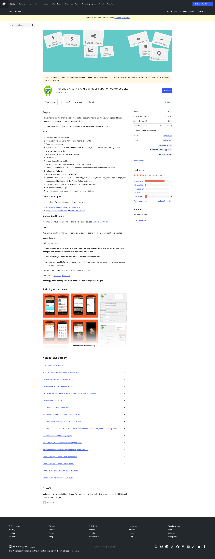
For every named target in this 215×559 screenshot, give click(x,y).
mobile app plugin (166, 150)
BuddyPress (172, 537)
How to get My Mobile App (54, 365)
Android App (167, 141)
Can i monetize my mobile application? (58, 379)
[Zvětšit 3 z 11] (66, 348)
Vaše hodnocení (140, 201)
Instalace (78, 102)
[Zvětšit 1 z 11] (66, 296)
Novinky (12, 530)
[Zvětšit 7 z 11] (95, 348)
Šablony (52, 530)
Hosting (12, 533)
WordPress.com (174, 526)
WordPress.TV (94, 537)
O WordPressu (14, 526)
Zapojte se (133, 526)
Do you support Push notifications (57, 407)
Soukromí (12, 537)
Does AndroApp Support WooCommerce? (60, 457)
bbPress (171, 533)
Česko (32, 547)
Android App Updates (101, 222)
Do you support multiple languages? (57, 436)
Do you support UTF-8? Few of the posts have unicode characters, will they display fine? (80, 429)
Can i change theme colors (54, 400)
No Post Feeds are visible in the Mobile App (61, 372)
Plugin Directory (15, 11)
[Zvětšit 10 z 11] (124, 327)
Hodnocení (65, 102)
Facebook (66, 275)
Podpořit (132, 533)
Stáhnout (167, 90)
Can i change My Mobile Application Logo (60, 386)
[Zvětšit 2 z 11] (66, 322)
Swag (132, 537)
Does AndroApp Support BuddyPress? (58, 464)
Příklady (52, 526)
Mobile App (154, 150)
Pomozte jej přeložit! (122, 18)
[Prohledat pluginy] (32, 25)
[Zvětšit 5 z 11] (95, 296)
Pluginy (51, 533)
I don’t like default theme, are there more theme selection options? (70, 393)
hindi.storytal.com (77, 211)
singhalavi (65, 92)
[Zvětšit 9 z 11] (124, 296)
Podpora (168, 102)
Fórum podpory (139, 220)
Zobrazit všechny (165, 201)
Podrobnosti (50, 102)
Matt (170, 530)
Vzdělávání (93, 526)
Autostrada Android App (56, 207)
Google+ (57, 275)
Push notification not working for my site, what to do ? (65, 450)
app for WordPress (165, 145)
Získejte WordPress (203, 4)
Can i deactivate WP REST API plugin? (58, 478)
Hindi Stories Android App (56, 211)
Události (132, 530)
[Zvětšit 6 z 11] (95, 322)
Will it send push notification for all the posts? (61, 414)
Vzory (51, 537)
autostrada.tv (74, 207)
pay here (54, 243)
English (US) (167, 135)
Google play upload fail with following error (60, 471)
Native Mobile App (165, 154)
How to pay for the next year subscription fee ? (62, 443)
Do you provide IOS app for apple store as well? (62, 422)
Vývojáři (91, 102)
